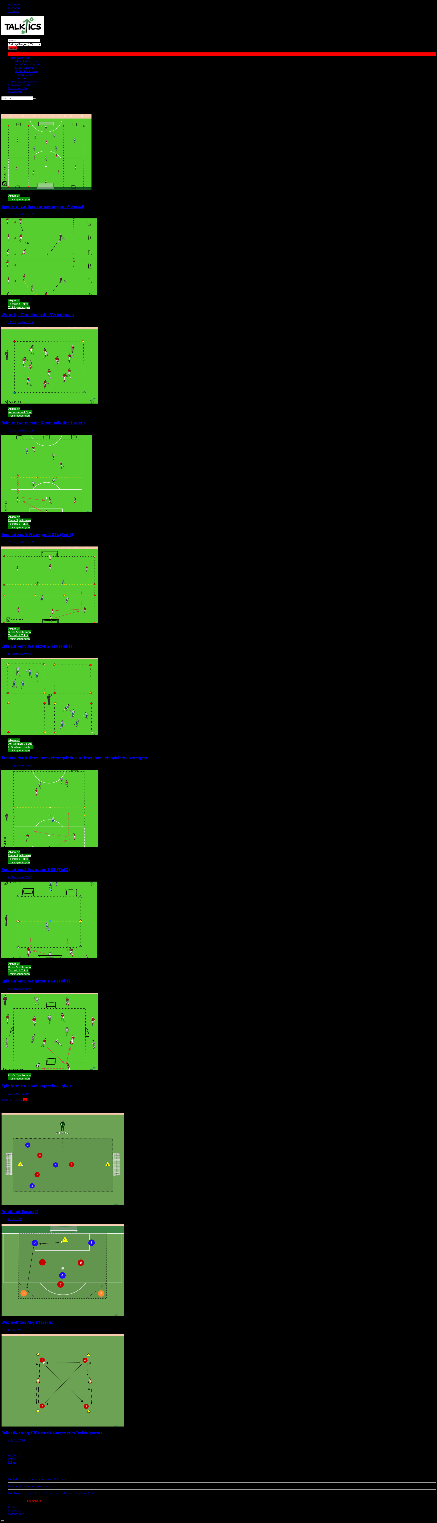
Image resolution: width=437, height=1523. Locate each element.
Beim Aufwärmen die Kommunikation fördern (43, 422)
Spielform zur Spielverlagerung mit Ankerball (42, 206)
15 (21, 1099)
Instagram (14, 8)
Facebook (14, 4)
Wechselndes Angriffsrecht (27, 1322)
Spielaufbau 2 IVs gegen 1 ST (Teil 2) (35, 869)
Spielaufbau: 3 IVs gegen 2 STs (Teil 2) (37, 534)
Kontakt (13, 1507)
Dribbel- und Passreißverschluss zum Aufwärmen (38, 1479)
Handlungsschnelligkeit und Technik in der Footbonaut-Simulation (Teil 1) (52, 1493)
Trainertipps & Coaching (23, 81)
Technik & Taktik (25, 74)
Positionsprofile (17, 88)
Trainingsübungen (19, 57)
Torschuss (21, 78)
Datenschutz (16, 1513)
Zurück (5, 1099)
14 (16, 1099)
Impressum (14, 1510)
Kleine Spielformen (26, 68)
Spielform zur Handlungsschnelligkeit (36, 1086)
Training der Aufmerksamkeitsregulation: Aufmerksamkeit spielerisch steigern (74, 758)
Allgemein (14, 195)
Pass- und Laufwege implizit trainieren (31, 1486)
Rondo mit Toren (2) (19, 1211)
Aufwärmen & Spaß (27, 64)
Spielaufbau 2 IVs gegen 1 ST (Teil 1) (35, 981)
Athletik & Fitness (26, 61)
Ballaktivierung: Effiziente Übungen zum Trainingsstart (51, 1433)
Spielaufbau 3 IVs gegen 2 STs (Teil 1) (36, 646)
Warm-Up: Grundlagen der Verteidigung (37, 314)
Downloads (15, 91)
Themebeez (34, 1501)
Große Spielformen (26, 71)
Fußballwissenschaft (20, 85)
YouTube (13, 11)
